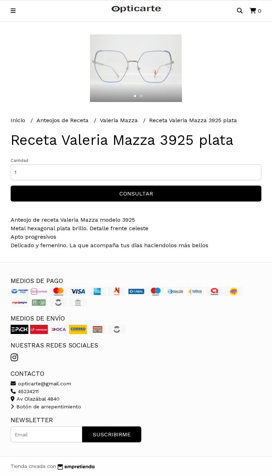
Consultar (136, 193)
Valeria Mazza (120, 120)
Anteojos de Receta (63, 120)
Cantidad (19, 160)
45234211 (27, 391)
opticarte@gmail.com (43, 383)
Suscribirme (112, 434)
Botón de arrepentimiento (48, 406)
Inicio (19, 120)
